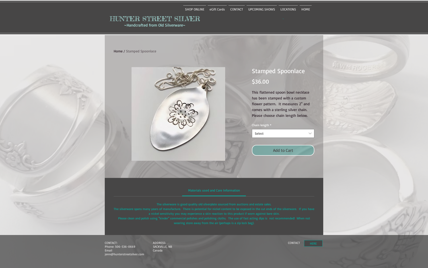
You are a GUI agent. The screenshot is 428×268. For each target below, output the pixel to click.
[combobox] (283, 133)
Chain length (261, 125)
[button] (283, 18)
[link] (214, 190)
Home (118, 51)
